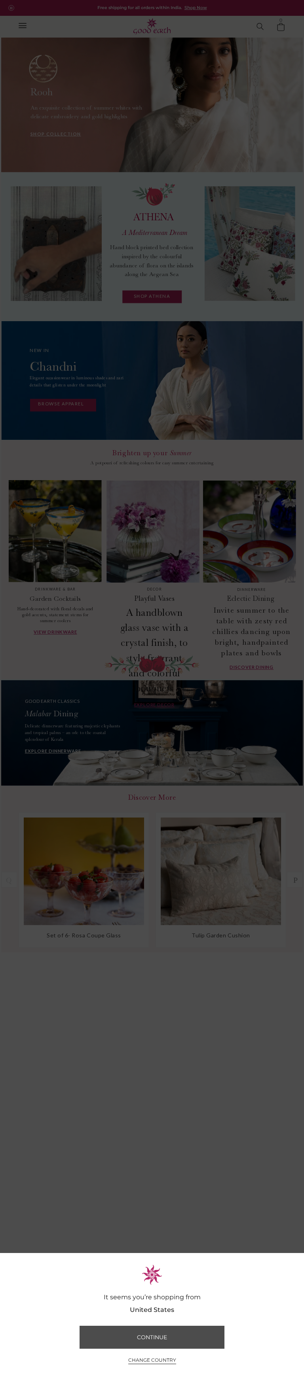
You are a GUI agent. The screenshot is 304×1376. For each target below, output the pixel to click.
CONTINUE (152, 1337)
